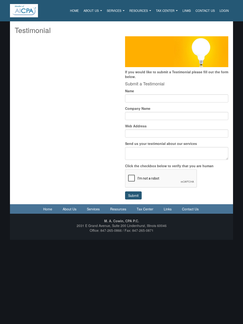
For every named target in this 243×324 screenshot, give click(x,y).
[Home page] (24, 10)
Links (186, 11)
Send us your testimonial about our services (161, 143)
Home (74, 11)
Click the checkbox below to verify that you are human (169, 165)
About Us (92, 11)
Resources (139, 11)
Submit (133, 195)
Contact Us (205, 11)
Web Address (136, 126)
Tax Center (165, 11)
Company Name (137, 108)
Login (224, 11)
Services (114, 11)
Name (129, 90)
